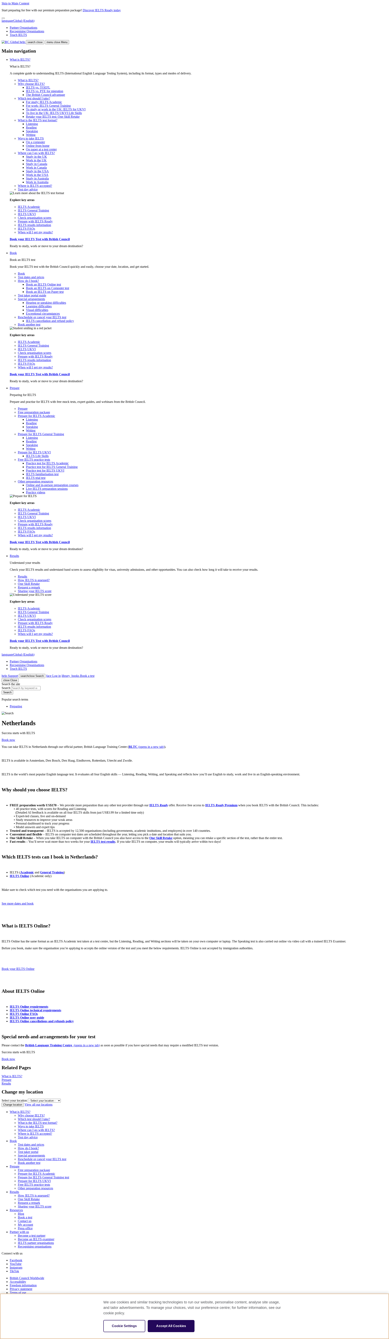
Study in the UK (36, 156)
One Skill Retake (29, 583)
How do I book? (28, 281)
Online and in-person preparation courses (52, 485)
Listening (32, 124)
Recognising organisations (34, 1246)
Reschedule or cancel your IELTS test (42, 317)
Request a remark (29, 587)
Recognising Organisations (27, 31)
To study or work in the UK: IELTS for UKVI (55, 109)
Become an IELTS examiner (36, 1239)
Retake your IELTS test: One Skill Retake (53, 116)
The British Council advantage (45, 94)
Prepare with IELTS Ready (35, 221)
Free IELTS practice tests (34, 459)
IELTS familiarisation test (42, 474)
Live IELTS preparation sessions (47, 488)
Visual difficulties (37, 310)
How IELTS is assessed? (34, 580)
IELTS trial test (35, 477)
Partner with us (19, 1232)
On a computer (35, 142)
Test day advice (28, 189)
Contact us (24, 1221)
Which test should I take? (34, 98)
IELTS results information (34, 225)
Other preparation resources (35, 481)
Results (14, 556)
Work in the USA (37, 175)
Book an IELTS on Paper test (45, 291)
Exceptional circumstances (43, 313)
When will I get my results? (35, 232)
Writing (30, 135)
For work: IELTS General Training (48, 105)
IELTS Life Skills (37, 456)
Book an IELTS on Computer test (47, 288)
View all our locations (38, 1104)
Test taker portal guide (32, 295)
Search (32, 675)
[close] (3, 18)
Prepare (14, 388)
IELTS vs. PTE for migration (44, 91)
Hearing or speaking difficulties (46, 302)
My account (25, 1224)
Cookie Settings (124, 1326)
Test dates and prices (31, 277)
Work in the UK (36, 160)
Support (10, 675)
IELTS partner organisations (36, 1243)
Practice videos (35, 492)
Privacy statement (21, 1289)
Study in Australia (37, 178)
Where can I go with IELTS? (36, 153)
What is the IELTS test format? (37, 120)
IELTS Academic (29, 207)
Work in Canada (36, 167)
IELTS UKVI (27, 214)
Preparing (16, 706)
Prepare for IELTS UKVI (34, 452)
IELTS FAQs (26, 228)
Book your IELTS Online (18, 969)
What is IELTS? (20, 59)
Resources (16, 1210)
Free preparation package (34, 412)
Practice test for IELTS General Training (52, 467)
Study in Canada (36, 164)
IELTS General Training (33, 210)
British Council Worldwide (27, 1278)
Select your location (14, 1100)
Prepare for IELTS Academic (36, 416)
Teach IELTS (18, 35)
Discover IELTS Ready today (102, 10)
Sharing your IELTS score (34, 591)
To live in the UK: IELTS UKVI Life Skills (54, 113)
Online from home (37, 145)
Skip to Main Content (15, 3)
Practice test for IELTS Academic (47, 463)
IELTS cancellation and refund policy (50, 321)
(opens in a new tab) (146, 746)
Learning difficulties (39, 306)
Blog (21, 1213)
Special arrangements (31, 299)
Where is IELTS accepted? (35, 185)
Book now (8, 740)
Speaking (32, 131)
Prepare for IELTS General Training (41, 434)
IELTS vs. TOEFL (38, 87)
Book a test (78, 675)
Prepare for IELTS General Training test (43, 1177)
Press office (25, 1228)
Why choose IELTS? (31, 84)
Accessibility (18, 1281)
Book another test (29, 324)
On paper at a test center (41, 149)
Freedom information (23, 1285)
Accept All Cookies (171, 1326)
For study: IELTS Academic (44, 102)
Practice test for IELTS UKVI (45, 470)
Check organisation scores (34, 217)
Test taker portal (28, 1152)
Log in (53, 675)
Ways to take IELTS (31, 138)
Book (13, 253)
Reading (31, 127)
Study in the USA (37, 171)
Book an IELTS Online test (43, 284)
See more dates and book (18, 903)
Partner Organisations (23, 27)
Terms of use (18, 1292)
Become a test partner (31, 1235)
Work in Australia (37, 182)
